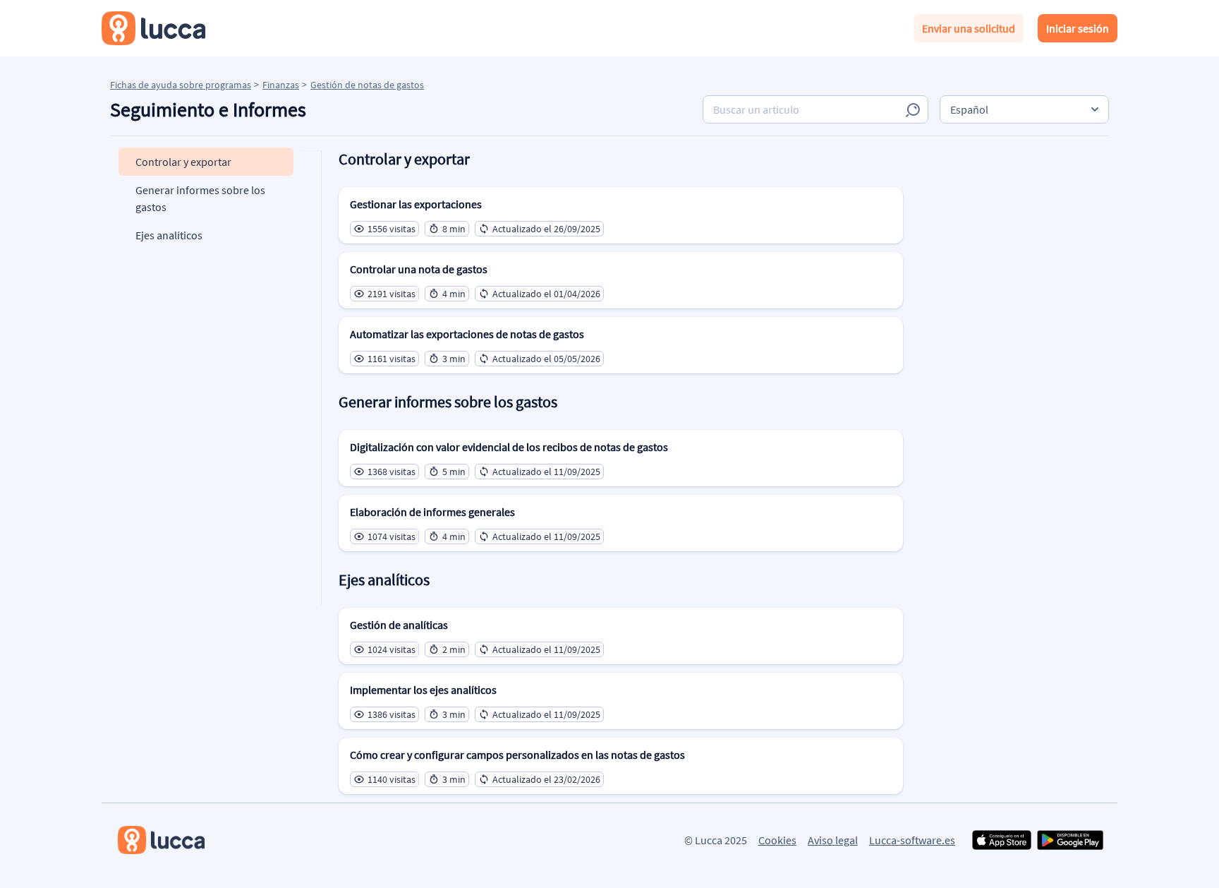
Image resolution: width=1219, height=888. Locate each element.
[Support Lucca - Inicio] (153, 28)
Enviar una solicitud (968, 28)
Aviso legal (833, 840)
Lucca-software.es (912, 840)
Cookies (777, 840)
